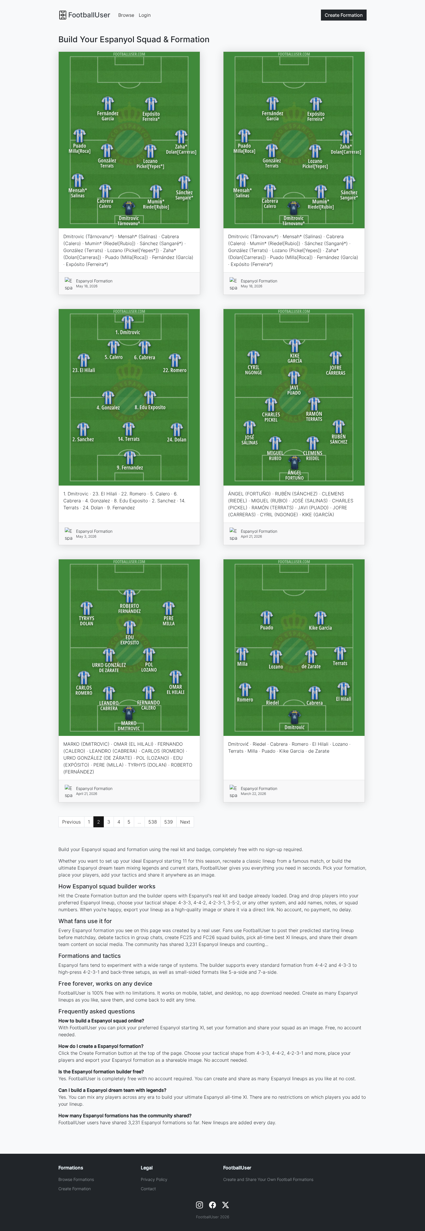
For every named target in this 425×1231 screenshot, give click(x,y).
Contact (148, 1188)
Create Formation (74, 1188)
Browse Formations (76, 1179)
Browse (126, 15)
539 (168, 822)
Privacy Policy (154, 1179)
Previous (71, 822)
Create (344, 15)
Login (145, 15)
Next (185, 822)
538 (152, 822)
